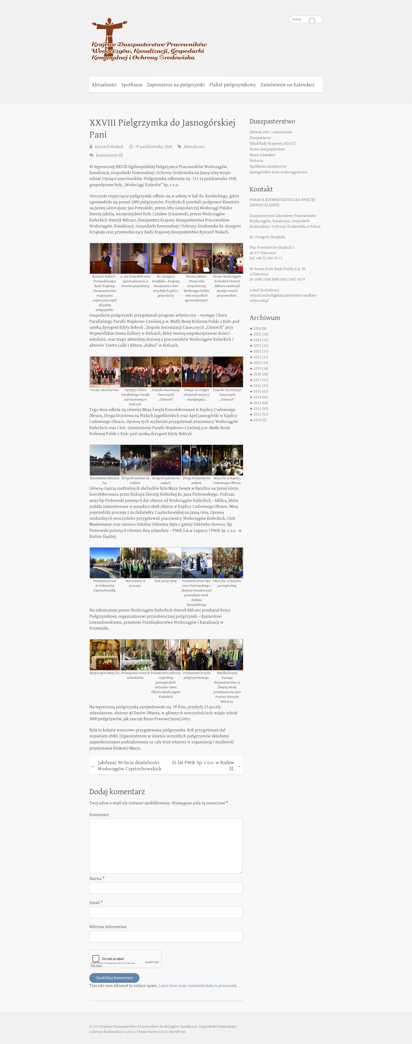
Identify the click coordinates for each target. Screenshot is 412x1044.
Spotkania (131, 85)
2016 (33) (260, 386)
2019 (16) (260, 368)
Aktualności (104, 85)
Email (96, 902)
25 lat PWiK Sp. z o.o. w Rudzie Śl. (206, 766)
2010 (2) (259, 420)
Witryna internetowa (108, 926)
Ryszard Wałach (109, 146)
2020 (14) (260, 363)
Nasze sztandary (262, 155)
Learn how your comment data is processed (197, 985)
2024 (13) (260, 340)
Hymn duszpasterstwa (267, 149)
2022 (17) (260, 351)
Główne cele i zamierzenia (271, 132)
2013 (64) (260, 403)
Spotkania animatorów (268, 166)
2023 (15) (260, 346)
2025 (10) (260, 334)
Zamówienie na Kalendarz (287, 85)
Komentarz (99, 814)
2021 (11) (260, 357)
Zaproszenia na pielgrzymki (176, 85)
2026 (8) (259, 328)
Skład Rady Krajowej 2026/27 (273, 143)
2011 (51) (260, 414)
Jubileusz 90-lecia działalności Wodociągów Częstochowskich (126, 766)
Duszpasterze (260, 138)
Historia (256, 161)
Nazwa (97, 878)
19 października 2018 (153, 146)
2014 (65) (260, 397)
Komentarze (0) (109, 155)
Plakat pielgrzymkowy (232, 85)
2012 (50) (260, 408)
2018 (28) (260, 374)
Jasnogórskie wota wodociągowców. (279, 172)
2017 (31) (260, 380)
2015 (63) (260, 391)
